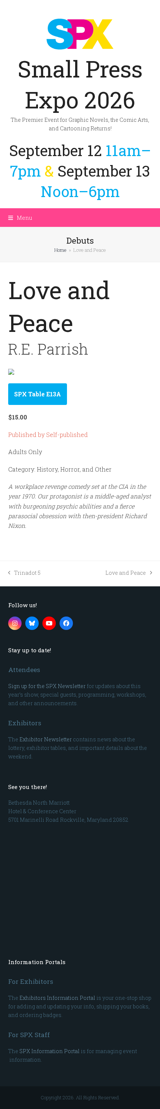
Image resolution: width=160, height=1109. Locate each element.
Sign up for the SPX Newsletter (47, 686)
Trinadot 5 (24, 573)
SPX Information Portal (49, 1051)
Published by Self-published (48, 434)
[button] (20, 217)
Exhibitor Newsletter (45, 739)
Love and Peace (125, 573)
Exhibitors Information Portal (57, 997)
